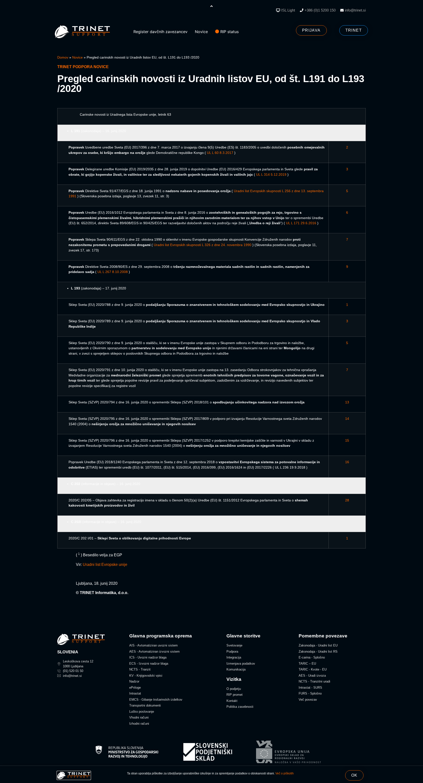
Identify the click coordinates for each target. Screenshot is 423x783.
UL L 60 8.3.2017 (220, 153)
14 (347, 419)
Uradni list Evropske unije (105, 564)
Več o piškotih (284, 773)
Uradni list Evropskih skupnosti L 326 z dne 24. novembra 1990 (202, 245)
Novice (77, 57)
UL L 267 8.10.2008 (112, 272)
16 (347, 462)
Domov (62, 57)
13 (347, 402)
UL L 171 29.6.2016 (301, 223)
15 (347, 440)
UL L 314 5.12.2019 (271, 174)
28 (347, 500)
